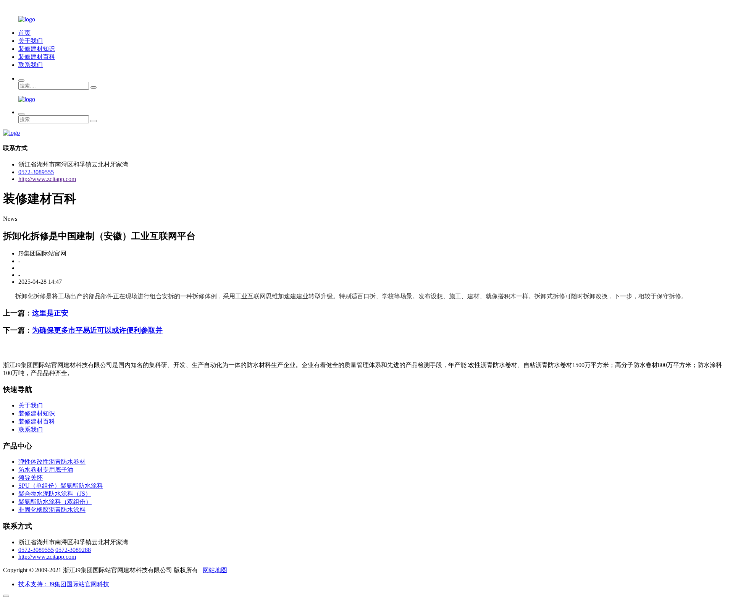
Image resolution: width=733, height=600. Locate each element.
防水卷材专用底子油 (45, 469)
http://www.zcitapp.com (47, 179)
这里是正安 (50, 313)
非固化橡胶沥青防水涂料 (52, 509)
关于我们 (30, 40)
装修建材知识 (36, 48)
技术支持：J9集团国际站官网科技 (63, 584)
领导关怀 (30, 477)
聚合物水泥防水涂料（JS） (54, 493)
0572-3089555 (36, 172)
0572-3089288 (73, 550)
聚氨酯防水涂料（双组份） (55, 501)
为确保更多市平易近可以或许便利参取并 (97, 330)
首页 (24, 32)
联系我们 (30, 64)
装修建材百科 (36, 56)
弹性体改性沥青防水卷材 (52, 461)
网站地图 (215, 570)
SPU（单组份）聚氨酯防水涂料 (60, 485)
